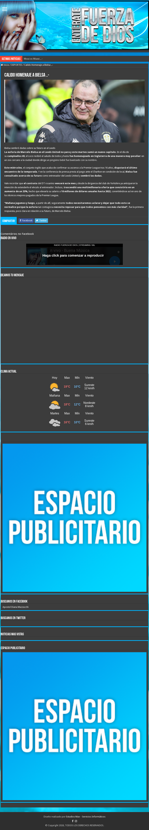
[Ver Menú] (4, 10)
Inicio (6, 65)
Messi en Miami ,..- (33, 58)
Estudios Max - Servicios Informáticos (85, 816)
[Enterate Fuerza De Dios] (74, 25)
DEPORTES (16, 65)
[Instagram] (75, 821)
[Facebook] (73, 821)
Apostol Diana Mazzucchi (16, 607)
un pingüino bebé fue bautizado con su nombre (71, 160)
